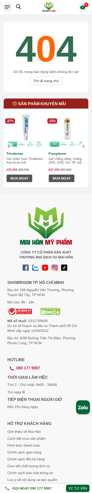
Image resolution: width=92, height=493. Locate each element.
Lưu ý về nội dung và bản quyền (32, 480)
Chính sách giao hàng (24, 452)
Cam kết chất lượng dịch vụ (28, 466)
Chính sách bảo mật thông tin (30, 473)
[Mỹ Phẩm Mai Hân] (48, 6)
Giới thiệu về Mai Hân (24, 432)
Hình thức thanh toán (23, 445)
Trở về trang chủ (46, 81)
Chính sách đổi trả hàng (26, 459)
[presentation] (8, 146)
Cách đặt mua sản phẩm (26, 438)
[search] (18, 6)
